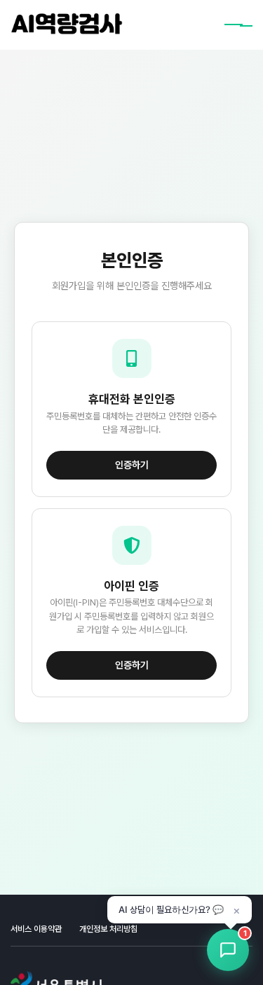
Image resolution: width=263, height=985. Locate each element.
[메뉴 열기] (238, 25)
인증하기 (132, 464)
